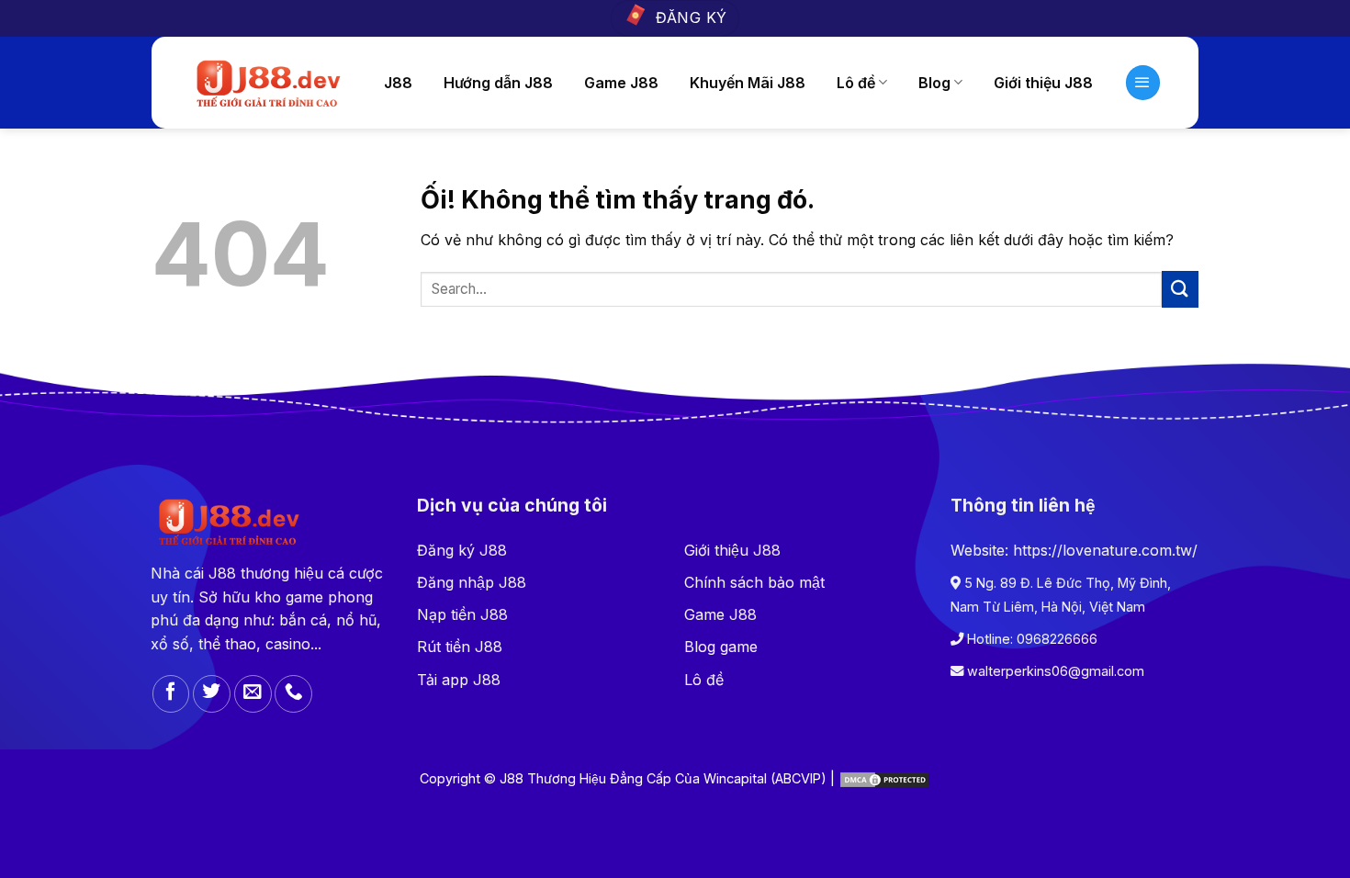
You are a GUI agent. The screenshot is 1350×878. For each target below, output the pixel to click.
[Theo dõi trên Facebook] (171, 694)
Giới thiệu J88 (732, 550)
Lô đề (856, 82)
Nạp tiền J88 (462, 614)
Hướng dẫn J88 (498, 82)
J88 (398, 82)
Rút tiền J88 (459, 646)
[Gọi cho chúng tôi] (293, 694)
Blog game (721, 646)
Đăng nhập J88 (471, 582)
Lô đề (704, 679)
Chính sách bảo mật (754, 582)
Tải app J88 (459, 679)
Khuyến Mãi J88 (747, 82)
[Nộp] (1180, 289)
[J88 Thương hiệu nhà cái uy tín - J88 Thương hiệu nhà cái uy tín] (266, 82)
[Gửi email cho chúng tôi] (253, 694)
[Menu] (1143, 82)
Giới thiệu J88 (1043, 82)
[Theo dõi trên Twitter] (212, 694)
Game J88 (621, 82)
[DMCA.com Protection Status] (884, 778)
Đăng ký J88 (462, 550)
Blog (934, 82)
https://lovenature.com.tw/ (1105, 550)
